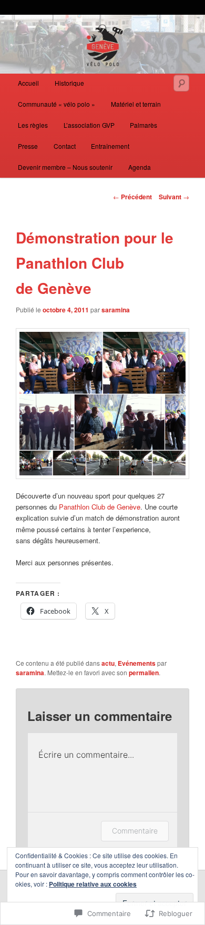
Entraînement (110, 145)
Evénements (137, 663)
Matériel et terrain (136, 103)
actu (108, 663)
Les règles (33, 124)
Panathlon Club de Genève (99, 507)
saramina (115, 309)
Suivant (174, 196)
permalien (144, 672)
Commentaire (135, 830)
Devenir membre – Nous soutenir (65, 166)
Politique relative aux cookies (93, 884)
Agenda (139, 166)
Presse (28, 145)
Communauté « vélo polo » (56, 103)
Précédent (132, 196)
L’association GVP (89, 124)
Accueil (28, 82)
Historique (69, 82)
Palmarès (143, 124)
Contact (65, 145)
